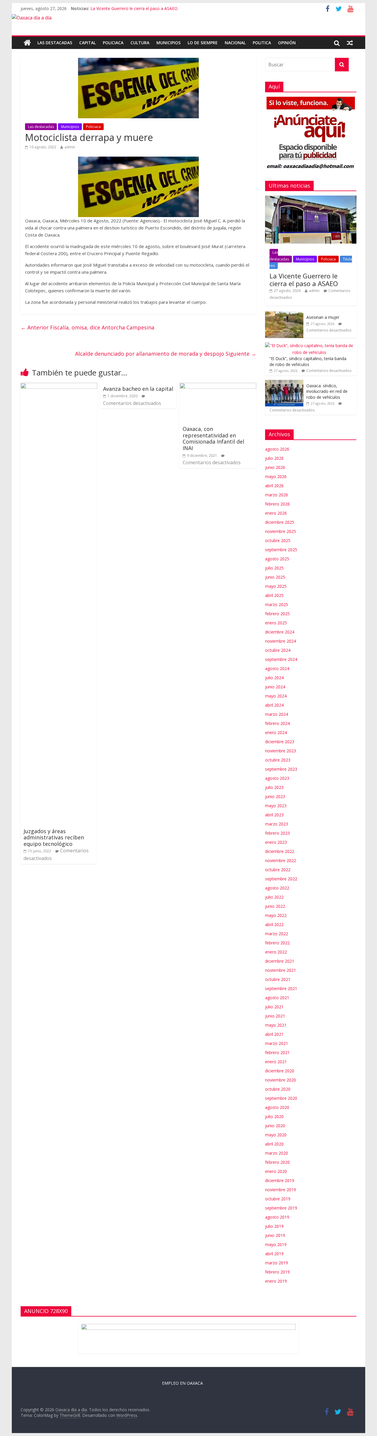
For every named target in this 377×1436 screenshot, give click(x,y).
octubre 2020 (277, 1089)
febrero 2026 (277, 504)
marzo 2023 (276, 824)
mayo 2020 (276, 1135)
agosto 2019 (277, 1217)
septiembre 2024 (281, 659)
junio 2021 (275, 1016)
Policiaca (113, 42)
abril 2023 (274, 815)
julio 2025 (274, 568)
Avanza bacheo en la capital (138, 388)
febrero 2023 (277, 833)
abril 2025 (274, 595)
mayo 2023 (276, 805)
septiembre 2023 (281, 769)
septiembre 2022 (281, 879)
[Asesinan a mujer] (284, 314)
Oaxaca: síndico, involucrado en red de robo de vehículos (327, 391)
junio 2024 (275, 687)
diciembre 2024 (279, 632)
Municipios (168, 42)
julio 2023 (274, 787)
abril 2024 (274, 705)
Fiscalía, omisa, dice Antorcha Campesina (87, 327)
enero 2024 (276, 732)
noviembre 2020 (280, 1080)
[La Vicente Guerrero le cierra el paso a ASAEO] (310, 198)
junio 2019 (275, 1235)
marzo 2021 (276, 1043)
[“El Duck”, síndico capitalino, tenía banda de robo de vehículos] (309, 345)
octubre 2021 (277, 979)
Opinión (287, 42)
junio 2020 (275, 1125)
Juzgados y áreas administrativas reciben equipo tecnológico (54, 837)
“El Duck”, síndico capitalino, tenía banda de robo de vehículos (307, 361)
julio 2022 (274, 897)
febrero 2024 (277, 723)
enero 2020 (276, 1171)
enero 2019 (276, 1281)
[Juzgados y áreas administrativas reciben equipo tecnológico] (59, 386)
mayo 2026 (276, 476)
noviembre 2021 (280, 970)
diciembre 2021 (279, 961)
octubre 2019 (277, 1199)
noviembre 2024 (280, 641)
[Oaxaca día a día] (188, 18)
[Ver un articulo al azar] (349, 43)
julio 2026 (274, 458)
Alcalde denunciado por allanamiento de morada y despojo (165, 353)
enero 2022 (276, 952)
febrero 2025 (277, 613)
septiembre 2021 (281, 988)
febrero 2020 (277, 1162)
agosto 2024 (277, 668)
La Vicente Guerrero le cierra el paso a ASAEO (134, 8)
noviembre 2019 (280, 1189)
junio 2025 (275, 577)
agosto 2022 (277, 888)
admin (70, 147)
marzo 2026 (276, 495)
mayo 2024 (276, 696)
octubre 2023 (277, 760)
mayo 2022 (276, 915)
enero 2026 (276, 513)
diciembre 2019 (279, 1180)
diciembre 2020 (279, 1071)
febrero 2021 (277, 1052)
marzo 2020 (276, 1153)
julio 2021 (274, 1007)
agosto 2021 (277, 997)
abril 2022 (274, 924)
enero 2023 (276, 842)
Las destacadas (54, 42)
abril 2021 (274, 1034)
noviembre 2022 (280, 860)
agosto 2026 (277, 449)
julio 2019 (274, 1226)
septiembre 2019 (281, 1208)
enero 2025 (276, 623)
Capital (87, 42)
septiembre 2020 (281, 1098)
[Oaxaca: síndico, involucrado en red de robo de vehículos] (284, 383)
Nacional (235, 42)
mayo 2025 (276, 586)
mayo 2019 (276, 1244)
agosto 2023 (277, 778)
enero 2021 (276, 1061)
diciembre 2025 (279, 522)
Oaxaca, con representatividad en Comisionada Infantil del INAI (213, 438)
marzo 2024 (276, 714)
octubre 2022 (277, 869)
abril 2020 (274, 1144)
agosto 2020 (277, 1107)
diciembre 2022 (279, 851)
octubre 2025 (277, 540)
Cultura (139, 42)
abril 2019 (274, 1253)
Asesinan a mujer (322, 317)
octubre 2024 (277, 650)
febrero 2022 (277, 943)
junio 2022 (275, 906)
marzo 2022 (276, 933)
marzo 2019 (276, 1263)
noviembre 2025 (280, 531)
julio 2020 (274, 1116)
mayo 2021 (276, 1025)
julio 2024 (274, 677)
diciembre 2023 (279, 741)
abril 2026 (274, 485)
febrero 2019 (277, 1272)
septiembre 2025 (281, 549)
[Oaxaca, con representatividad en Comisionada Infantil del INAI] (218, 386)
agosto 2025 (277, 559)
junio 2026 (275, 467)
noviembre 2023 (280, 751)
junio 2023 (275, 796)
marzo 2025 (276, 604)
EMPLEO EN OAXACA (182, 1383)
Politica (262, 42)
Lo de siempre (203, 42)
